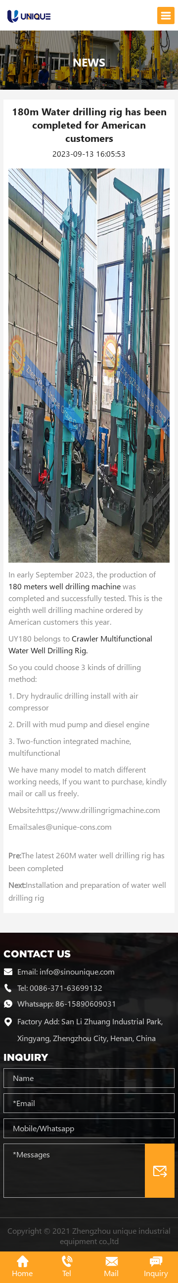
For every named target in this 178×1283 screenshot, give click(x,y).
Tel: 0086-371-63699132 (59, 987)
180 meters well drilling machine (64, 586)
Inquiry (156, 1273)
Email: (28, 971)
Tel (66, 1273)
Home (22, 1273)
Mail (111, 1273)
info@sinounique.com (77, 971)
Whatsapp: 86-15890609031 (66, 1003)
